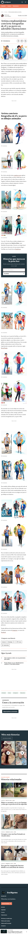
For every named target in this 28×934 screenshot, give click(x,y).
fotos (9, 692)
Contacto (3, 925)
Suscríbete (14, 273)
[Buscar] (22, 2)
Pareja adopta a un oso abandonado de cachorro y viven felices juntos (14, 663)
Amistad (4, 692)
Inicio (2, 12)
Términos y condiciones (6, 918)
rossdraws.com (17, 175)
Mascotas (22, 692)
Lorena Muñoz (7, 16)
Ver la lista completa (7, 738)
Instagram (14, 630)
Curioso (9, 6)
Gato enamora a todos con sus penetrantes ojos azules (14, 658)
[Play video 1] (8, 753)
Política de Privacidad (6, 923)
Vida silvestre (16, 6)
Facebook (3, 632)
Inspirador (3, 6)
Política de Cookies (5, 920)
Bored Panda (4, 348)
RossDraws (18, 249)
